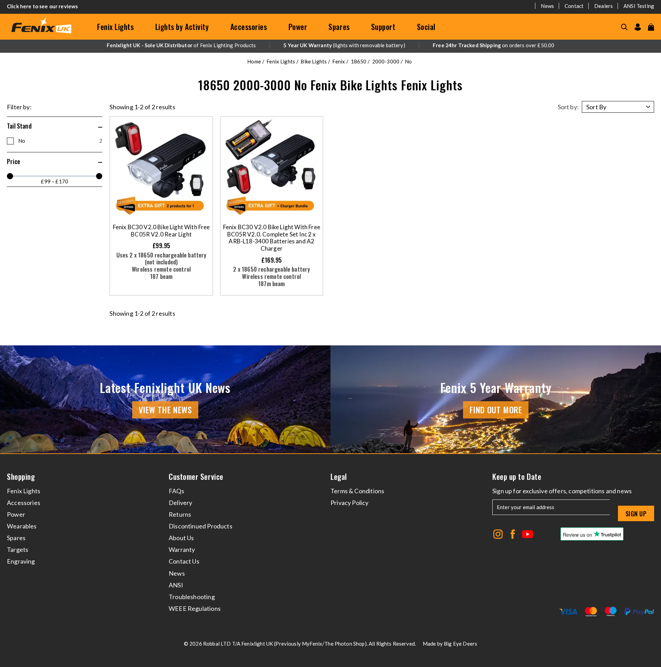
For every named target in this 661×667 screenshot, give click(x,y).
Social (426, 26)
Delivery (180, 502)
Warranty (182, 549)
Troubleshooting (192, 596)
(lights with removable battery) (344, 45)
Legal (338, 476)
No (60, 141)
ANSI (176, 585)
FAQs (176, 491)
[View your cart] (651, 27)
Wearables (22, 526)
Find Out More (496, 409)
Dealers (603, 6)
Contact (574, 6)
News (547, 6)
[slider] (10, 176)
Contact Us (184, 561)
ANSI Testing (638, 6)
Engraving (21, 561)
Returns (180, 514)
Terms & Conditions (357, 491)
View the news (165, 409)
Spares (338, 26)
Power (297, 26)
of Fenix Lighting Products (181, 45)
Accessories (248, 26)
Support (383, 26)
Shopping (21, 476)
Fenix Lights (115, 26)
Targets (17, 549)
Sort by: (568, 107)
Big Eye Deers (460, 643)
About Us (181, 538)
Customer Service (196, 476)
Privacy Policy (349, 502)
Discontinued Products (200, 526)
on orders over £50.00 (493, 45)
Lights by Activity (182, 26)
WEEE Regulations (195, 608)
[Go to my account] (637, 27)
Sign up (636, 513)
